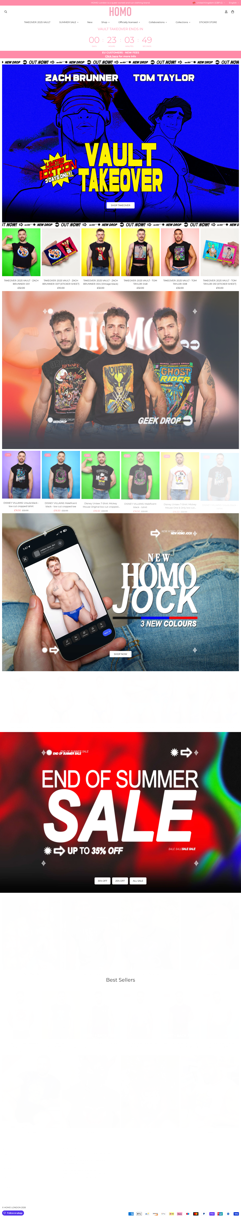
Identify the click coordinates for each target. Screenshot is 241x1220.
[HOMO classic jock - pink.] (180, 696)
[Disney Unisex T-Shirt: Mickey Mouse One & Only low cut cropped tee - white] (180, 474)
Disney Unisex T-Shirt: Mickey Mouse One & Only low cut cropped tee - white (180, 504)
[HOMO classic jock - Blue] (100, 696)
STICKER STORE (208, 22)
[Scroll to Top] (235, 1205)
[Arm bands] (31, 930)
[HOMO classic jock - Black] (61, 696)
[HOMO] (120, 12)
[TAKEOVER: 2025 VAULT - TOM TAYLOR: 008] (180, 252)
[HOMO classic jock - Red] (21, 696)
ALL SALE (138, 881)
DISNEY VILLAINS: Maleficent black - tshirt (140, 504)
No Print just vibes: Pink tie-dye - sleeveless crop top (140, 1042)
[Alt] (150, 1089)
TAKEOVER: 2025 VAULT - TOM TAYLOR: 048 (140, 282)
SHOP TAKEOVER (120, 205)
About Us (7, 1180)
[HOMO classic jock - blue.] (140, 696)
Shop (104, 22)
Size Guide (8, 1161)
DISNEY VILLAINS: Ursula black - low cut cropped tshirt (21, 504)
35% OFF (102, 881)
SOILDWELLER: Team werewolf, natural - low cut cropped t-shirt (21, 1042)
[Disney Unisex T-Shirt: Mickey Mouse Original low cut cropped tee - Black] (100, 474)
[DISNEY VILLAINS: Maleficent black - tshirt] (140, 474)
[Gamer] (210, 1089)
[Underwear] (210, 930)
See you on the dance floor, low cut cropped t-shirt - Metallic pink (180, 1042)
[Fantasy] (31, 1089)
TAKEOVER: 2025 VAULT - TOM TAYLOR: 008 (180, 282)
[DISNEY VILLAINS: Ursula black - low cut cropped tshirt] (21, 474)
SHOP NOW (120, 654)
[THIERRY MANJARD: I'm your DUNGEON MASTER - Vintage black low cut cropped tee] (61, 1012)
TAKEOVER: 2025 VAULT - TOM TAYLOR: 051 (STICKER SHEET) (219, 282)
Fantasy (31, 1129)
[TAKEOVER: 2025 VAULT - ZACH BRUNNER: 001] (21, 252)
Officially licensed (128, 22)
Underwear (210, 971)
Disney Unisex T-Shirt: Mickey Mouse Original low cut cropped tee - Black (100, 504)
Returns (6, 1165)
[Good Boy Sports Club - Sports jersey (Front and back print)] (100, 1012)
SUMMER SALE (67, 22)
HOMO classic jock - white (219, 725)
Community (8, 1184)
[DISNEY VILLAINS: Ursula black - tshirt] (220, 474)
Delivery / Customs (12, 1175)
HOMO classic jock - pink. (180, 725)
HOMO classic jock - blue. (140, 725)
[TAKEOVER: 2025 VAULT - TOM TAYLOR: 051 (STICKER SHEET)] (220, 252)
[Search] (5, 12)
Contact (6, 1156)
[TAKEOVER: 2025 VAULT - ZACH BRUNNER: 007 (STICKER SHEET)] (61, 252)
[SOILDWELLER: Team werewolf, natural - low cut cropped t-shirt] (21, 1012)
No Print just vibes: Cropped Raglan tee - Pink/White (219, 1042)
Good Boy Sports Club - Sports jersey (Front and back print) (100, 1042)
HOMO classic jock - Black (61, 725)
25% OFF (120, 881)
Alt (150, 1129)
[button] (232, 12)
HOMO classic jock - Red (21, 725)
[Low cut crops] (91, 930)
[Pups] (91, 1089)
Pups (90, 1129)
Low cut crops (91, 971)
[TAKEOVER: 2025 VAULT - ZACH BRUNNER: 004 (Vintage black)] (100, 252)
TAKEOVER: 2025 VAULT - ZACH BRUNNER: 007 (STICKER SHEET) (60, 282)
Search (6, 1151)
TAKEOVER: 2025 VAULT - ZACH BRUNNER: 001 (21, 282)
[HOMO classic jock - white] (220, 696)
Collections (182, 22)
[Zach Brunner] (150, 930)
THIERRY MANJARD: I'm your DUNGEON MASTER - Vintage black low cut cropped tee (60, 1042)
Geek (209, 1129)
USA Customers (11, 1170)
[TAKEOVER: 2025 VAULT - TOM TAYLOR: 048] (140, 252)
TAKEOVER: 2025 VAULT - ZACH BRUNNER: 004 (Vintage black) (100, 282)
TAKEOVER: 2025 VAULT (37, 22)
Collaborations (157, 22)
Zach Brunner (150, 971)
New (89, 22)
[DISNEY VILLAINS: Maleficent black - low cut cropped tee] (61, 474)
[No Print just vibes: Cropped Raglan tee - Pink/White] (220, 1012)
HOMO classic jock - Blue (100, 725)
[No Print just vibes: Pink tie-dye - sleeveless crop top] (140, 1012)
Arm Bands (31, 971)
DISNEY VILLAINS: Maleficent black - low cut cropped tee (61, 504)
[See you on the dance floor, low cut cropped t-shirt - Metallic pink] (180, 1012)
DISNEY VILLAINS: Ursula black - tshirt (220, 504)
